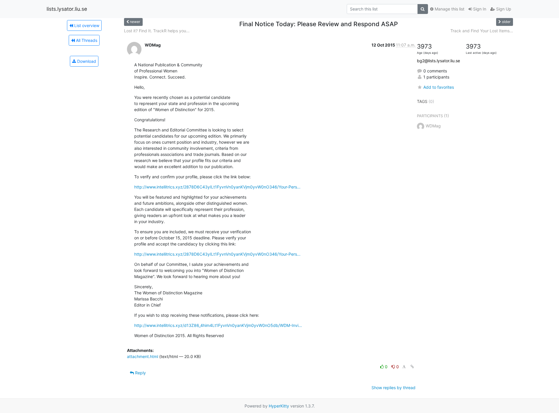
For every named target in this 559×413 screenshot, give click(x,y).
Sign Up (503, 8)
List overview (86, 25)
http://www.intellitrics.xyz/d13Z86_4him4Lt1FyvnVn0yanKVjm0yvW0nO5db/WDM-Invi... (218, 325)
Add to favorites (438, 87)
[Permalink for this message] (412, 366)
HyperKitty (279, 405)
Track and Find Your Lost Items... (481, 30)
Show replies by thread (393, 387)
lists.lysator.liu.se (67, 9)
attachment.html (142, 356)
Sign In (479, 8)
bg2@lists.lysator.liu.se (438, 60)
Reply (140, 372)
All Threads (86, 40)
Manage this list (449, 8)
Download (86, 61)
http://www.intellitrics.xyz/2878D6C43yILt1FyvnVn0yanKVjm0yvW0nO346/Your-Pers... (217, 186)
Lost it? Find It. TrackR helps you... (157, 30)
